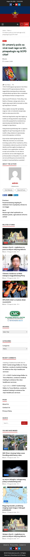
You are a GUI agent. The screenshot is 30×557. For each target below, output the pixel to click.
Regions (6, 475)
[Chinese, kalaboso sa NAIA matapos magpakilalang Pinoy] (15, 262)
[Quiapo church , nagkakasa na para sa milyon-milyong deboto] (15, 236)
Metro (4, 41)
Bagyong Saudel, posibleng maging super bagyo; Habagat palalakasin (13, 508)
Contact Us (6, 407)
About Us (5, 404)
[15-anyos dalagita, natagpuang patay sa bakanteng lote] (15, 468)
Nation (6, 448)
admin (5, 59)
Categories (5, 345)
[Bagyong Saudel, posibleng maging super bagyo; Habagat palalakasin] (15, 495)
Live (26, 24)
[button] (2, 24)
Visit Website (8, 190)
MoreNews (14, 555)
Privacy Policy (7, 411)
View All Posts (21, 190)
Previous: (14, 204)
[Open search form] (17, 24)
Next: (14, 214)
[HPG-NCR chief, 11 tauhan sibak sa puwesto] (15, 289)
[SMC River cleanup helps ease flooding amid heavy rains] (15, 442)
